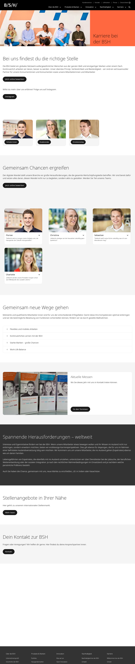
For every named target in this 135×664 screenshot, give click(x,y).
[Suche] (130, 7)
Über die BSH (53, 7)
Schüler (109, 662)
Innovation (89, 7)
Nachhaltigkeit (105, 7)
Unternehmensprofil (12, 658)
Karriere (120, 7)
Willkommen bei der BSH (115, 658)
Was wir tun (60, 658)
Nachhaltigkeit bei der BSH (90, 658)
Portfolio (34, 658)
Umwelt (84, 662)
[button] (23, 226)
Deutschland (124, 2)
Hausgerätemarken (37, 662)
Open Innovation (61, 662)
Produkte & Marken (72, 7)
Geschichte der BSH (12, 662)
